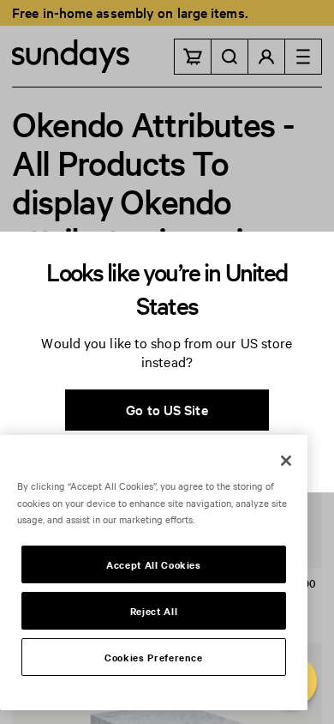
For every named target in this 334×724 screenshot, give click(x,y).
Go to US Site (166, 409)
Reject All (154, 611)
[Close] (286, 461)
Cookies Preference (153, 657)
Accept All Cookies (153, 564)
